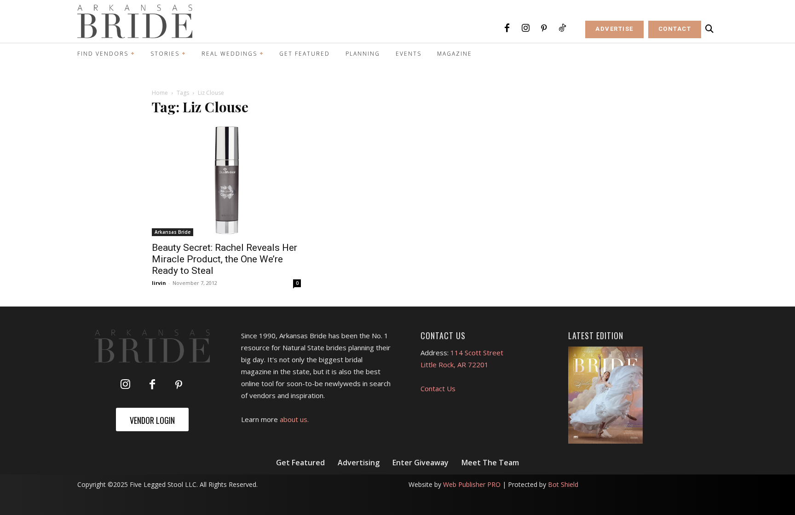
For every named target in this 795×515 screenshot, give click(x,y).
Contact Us (438, 388)
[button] (709, 29)
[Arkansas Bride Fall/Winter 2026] (605, 395)
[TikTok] (562, 28)
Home (160, 93)
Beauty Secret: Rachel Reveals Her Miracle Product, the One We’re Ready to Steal (224, 259)
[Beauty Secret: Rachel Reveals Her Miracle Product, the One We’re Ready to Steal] (226, 180)
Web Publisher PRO (472, 484)
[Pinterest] (544, 28)
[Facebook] (507, 28)
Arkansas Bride (172, 232)
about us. (294, 419)
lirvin (159, 282)
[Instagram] (525, 28)
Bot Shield (563, 484)
